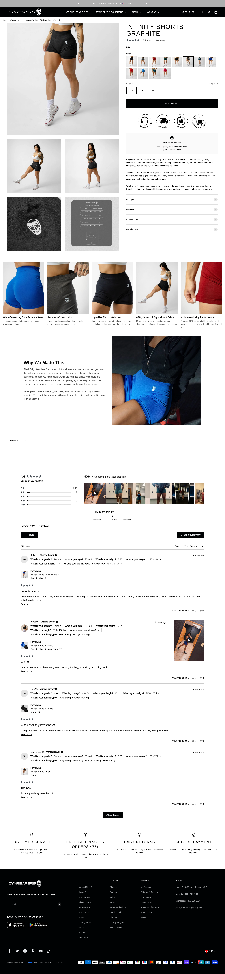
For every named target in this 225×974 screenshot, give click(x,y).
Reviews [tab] (28, 527)
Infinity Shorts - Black (41, 773)
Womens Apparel (17, 20)
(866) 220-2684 (193, 901)
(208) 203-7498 (26, 853)
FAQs (143, 917)
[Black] (131, 62)
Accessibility (146, 912)
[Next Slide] (201, 493)
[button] (145, 40)
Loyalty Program (117, 922)
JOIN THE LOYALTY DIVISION (112, 3)
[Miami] (165, 73)
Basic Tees (84, 912)
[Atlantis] (199, 62)
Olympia (113, 917)
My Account (146, 887)
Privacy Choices (39, 962)
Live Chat (39, 853)
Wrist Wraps (84, 907)
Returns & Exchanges (150, 897)
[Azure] (143, 73)
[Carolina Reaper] (131, 73)
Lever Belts (84, 892)
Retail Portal (115, 912)
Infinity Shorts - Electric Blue (44, 576)
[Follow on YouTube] (41, 951)
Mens (81, 927)
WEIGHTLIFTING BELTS (77, 12)
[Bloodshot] (154, 62)
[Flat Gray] (143, 62)
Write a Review (193, 535)
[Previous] (78, 3)
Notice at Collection (56, 962)
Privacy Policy (147, 902)
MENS (135, 12)
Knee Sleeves (85, 897)
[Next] (146, 3)
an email (186, 908)
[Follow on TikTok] (48, 951)
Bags (81, 917)
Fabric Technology (118, 907)
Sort (177, 546)
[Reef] (165, 62)
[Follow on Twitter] (17, 951)
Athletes (113, 902)
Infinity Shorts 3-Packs (46, 647)
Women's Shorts (32, 20)
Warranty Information (150, 907)
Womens (83, 932)
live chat (198, 908)
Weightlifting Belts (87, 887)
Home (5, 20)
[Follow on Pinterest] (33, 951)
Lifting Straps (85, 902)
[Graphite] (188, 62)
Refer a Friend (116, 927)
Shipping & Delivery (149, 892)
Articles (113, 897)
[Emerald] (154, 73)
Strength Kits (85, 922)
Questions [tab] (44, 527)
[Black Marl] (177, 62)
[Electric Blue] (211, 62)
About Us (114, 887)
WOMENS (151, 12)
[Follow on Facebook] (9, 951)
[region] (144, 493)
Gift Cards (83, 937)
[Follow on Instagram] (25, 951)
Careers (113, 892)
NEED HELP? (188, 12)
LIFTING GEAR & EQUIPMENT (108, 12)
